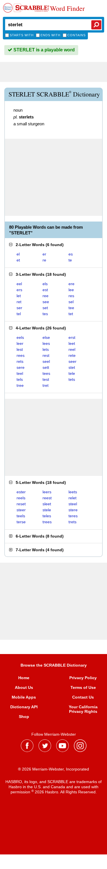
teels (21, 516)
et (18, 260)
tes (45, 313)
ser (19, 307)
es (70, 254)
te (70, 260)
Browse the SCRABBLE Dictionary (54, 665)
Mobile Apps (24, 697)
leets (72, 492)
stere (73, 510)
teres (73, 516)
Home (23, 677)
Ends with (50, 35)
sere (21, 367)
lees (46, 343)
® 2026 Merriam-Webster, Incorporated (53, 769)
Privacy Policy (83, 677)
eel (19, 283)
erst (71, 337)
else (46, 337)
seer (72, 361)
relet (72, 498)
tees (46, 373)
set (45, 307)
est (45, 289)
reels (21, 498)
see (46, 301)
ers (19, 289)
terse (21, 522)
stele (47, 510)
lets (46, 349)
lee (71, 289)
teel (20, 373)
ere (71, 283)
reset (21, 504)
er (44, 254)
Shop (24, 716)
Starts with (22, 35)
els (45, 283)
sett (46, 367)
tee (71, 307)
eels (20, 337)
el (18, 254)
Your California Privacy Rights (83, 709)
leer (20, 343)
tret (46, 385)
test (46, 379)
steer (21, 510)
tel (19, 313)
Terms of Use (83, 687)
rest (46, 355)
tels (20, 379)
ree (46, 295)
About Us (24, 687)
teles (47, 516)
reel (71, 349)
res (71, 295)
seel (46, 361)
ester (21, 492)
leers (47, 492)
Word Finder (67, 9)
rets (20, 361)
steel (72, 504)
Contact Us (83, 697)
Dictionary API (24, 707)
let (19, 295)
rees (21, 355)
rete (72, 355)
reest (47, 498)
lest (20, 349)
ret (19, 301)
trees (47, 522)
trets (72, 522)
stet (71, 367)
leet (71, 343)
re (44, 260)
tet (70, 313)
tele (71, 373)
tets (71, 379)
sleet (47, 504)
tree (20, 385)
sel (71, 301)
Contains (76, 35)
